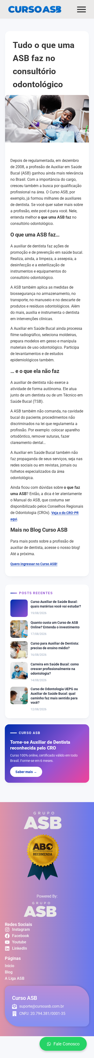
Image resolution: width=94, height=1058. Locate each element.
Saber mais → (26, 772)
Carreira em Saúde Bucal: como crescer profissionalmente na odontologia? (55, 668)
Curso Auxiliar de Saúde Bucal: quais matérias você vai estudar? (56, 604)
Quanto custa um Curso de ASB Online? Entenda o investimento (55, 625)
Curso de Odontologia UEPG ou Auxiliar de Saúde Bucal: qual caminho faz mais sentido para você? (54, 696)
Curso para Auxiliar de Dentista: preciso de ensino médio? (55, 645)
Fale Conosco (67, 1043)
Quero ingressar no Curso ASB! (33, 564)
